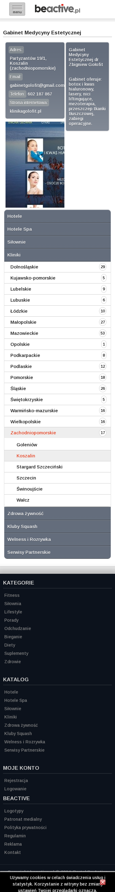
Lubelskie (20, 288)
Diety (9, 645)
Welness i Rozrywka (29, 539)
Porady (11, 620)
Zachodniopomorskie (33, 432)
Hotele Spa (19, 229)
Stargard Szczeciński (40, 466)
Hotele (14, 216)
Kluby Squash (22, 526)
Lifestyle (13, 611)
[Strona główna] (57, 11)
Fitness (12, 595)
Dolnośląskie (24, 266)
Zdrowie (12, 661)
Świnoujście (30, 488)
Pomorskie (21, 377)
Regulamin (15, 835)
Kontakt (12, 852)
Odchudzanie (17, 628)
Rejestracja (16, 780)
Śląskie (18, 388)
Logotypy (13, 810)
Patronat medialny (23, 819)
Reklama (13, 844)
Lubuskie (20, 300)
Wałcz (23, 500)
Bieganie (13, 636)
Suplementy (16, 653)
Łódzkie (19, 311)
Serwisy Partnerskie (29, 552)
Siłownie (16, 242)
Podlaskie (21, 366)
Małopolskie (23, 322)
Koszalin (26, 455)
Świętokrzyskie (26, 399)
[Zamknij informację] (102, 883)
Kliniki (14, 254)
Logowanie (15, 788)
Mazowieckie (24, 333)
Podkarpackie (25, 355)
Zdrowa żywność (25, 513)
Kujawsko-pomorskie (33, 277)
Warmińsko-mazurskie (34, 410)
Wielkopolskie (25, 421)
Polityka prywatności (25, 827)
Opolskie (20, 344)
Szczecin (26, 477)
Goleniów (27, 444)
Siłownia (12, 603)
